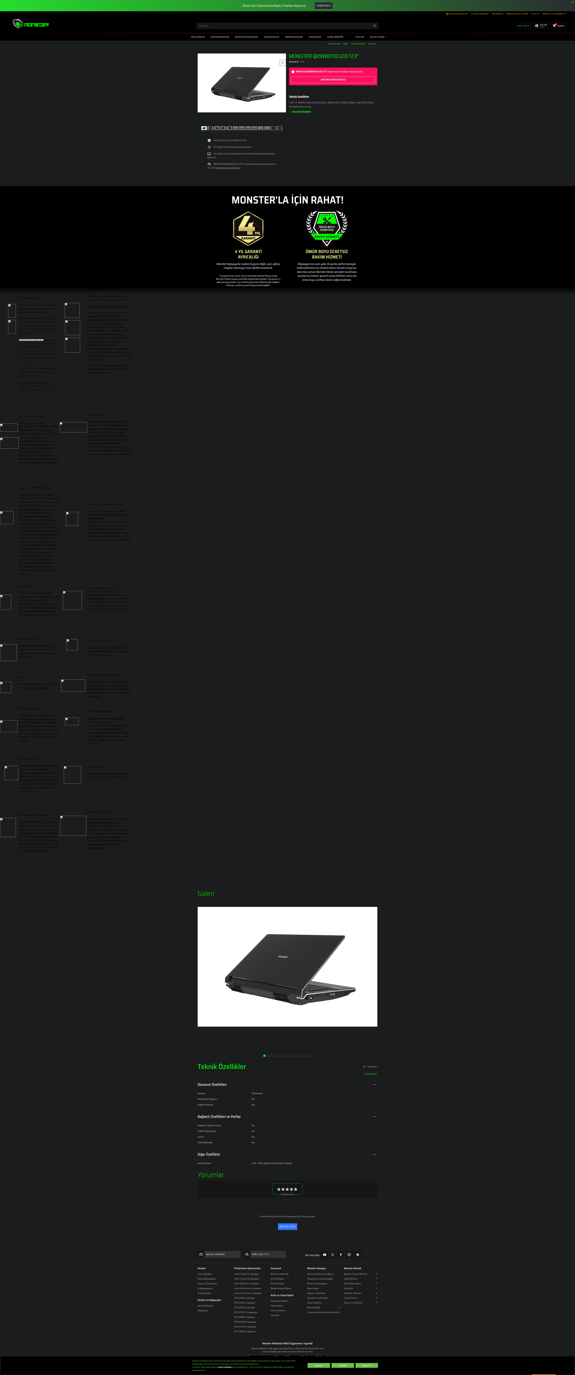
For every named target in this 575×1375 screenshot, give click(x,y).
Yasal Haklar (277, 1306)
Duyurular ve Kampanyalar (320, 1279)
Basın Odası (313, 1288)
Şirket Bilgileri (278, 1279)
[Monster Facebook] (340, 1254)
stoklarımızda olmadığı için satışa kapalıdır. (329, 75)
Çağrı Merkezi (350, 1279)
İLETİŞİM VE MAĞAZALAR (480, 14)
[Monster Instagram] (349, 1254)
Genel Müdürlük (205, 1306)
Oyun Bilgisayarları (207, 1279)
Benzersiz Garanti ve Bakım (517, 14)
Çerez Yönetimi (278, 1310)
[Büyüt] (283, 62)
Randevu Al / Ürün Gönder (553, 14)
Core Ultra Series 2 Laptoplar (248, 1293)
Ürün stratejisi (277, 1283)
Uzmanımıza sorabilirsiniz (227, 168)
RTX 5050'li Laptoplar (244, 1298)
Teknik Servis (350, 1298)
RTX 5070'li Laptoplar (244, 1307)
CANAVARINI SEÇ (497, 14)
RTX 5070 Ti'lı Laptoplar (245, 1312)
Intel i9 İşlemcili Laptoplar (246, 1283)
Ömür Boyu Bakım (352, 1283)
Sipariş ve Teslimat (353, 1303)
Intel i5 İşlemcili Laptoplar (246, 1274)
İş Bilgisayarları (205, 1288)
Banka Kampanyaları (317, 1283)
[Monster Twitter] (332, 1254)
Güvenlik (275, 1315)
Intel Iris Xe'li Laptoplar (245, 1327)
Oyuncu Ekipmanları (207, 1283)
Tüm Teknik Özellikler (301, 111)
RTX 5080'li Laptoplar (244, 1317)
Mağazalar (203, 1310)
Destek (534, 14)
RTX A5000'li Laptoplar (245, 1322)
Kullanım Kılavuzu (352, 1293)
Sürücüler (348, 1288)
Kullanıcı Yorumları (316, 1293)
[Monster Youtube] (324, 1254)
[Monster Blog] (357, 1254)
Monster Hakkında (280, 1274)
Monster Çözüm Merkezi (355, 1274)
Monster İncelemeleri (317, 1298)
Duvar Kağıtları (314, 1303)
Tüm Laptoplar (205, 1274)
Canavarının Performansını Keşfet (323, 1312)
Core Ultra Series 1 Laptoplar (247, 1288)
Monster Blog (313, 1307)
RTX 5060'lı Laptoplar (244, 1303)
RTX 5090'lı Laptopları (245, 1331)
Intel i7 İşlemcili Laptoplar (246, 1279)
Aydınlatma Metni (279, 1301)
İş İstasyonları (204, 1293)
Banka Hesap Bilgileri (281, 1288)
